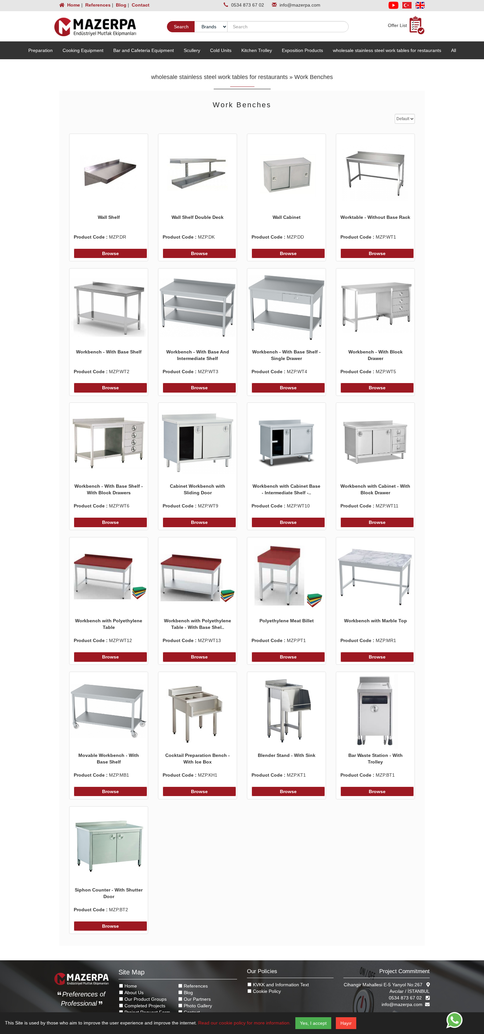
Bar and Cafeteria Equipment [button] (143, 50)
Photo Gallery (197, 1005)
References (97, 5)
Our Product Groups (145, 999)
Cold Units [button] (220, 50)
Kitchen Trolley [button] (256, 50)
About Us (133, 992)
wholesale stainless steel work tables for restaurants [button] (387, 50)
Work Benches (313, 77)
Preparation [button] (40, 50)
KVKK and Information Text (280, 984)
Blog (120, 5)
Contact (139, 5)
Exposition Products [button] (302, 50)
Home (73, 5)
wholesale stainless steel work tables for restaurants (219, 77)
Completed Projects (144, 1005)
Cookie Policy (266, 991)
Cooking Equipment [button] (83, 50)
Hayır (346, 1023)
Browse (110, 253)
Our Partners (196, 999)
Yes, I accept (313, 1023)
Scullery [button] (192, 50)
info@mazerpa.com (300, 5)
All (453, 50)
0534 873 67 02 (248, 5)
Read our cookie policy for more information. (244, 1022)
